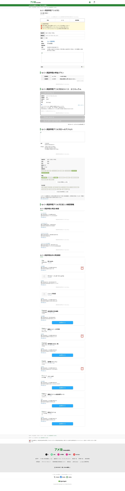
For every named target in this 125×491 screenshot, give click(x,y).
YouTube (78, 454)
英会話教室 (34, 7)
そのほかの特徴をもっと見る (62, 182)
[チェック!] (82, 268)
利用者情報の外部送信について (59, 461)
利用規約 (38, 461)
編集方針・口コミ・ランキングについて (62, 458)
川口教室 (43, 266)
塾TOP (30, 7)
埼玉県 (38, 7)
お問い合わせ (75, 461)
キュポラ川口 (43, 213)
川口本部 (43, 381)
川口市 (41, 7)
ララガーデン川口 (44, 233)
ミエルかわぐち (44, 223)
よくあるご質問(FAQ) (84, 461)
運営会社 (69, 461)
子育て (69, 454)
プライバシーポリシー (46, 461)
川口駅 (45, 7)
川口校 (42, 280)
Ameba (57, 477)
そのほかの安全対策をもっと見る (62, 191)
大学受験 (62, 454)
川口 (42, 399)
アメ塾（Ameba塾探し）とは (46, 458)
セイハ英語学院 (51, 41)
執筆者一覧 (74, 458)
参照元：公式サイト (81, 105)
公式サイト (62, 322)
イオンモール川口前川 (45, 243)
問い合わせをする (44, 198)
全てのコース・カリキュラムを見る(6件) (75, 124)
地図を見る (44, 217)
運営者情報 (87, 458)
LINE (54, 454)
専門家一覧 (81, 458)
